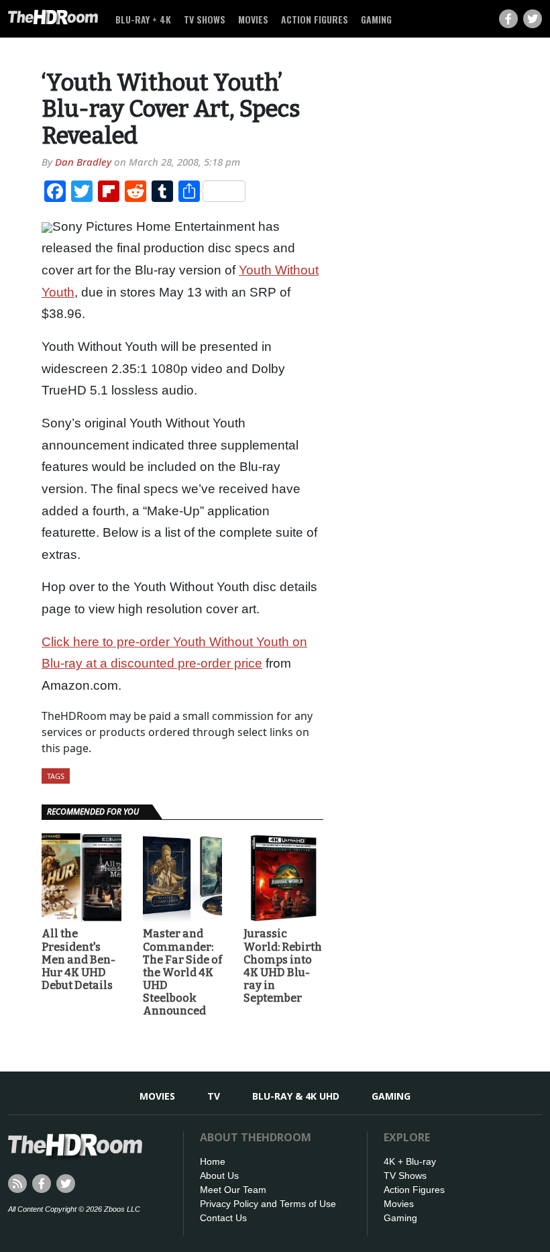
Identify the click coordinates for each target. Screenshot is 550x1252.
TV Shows (204, 19)
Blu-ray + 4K (143, 19)
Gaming (376, 19)
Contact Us (223, 1217)
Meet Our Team (233, 1189)
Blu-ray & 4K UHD (295, 1096)
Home (212, 1161)
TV (213, 1096)
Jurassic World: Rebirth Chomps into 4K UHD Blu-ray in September (282, 965)
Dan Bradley (83, 161)
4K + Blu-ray (410, 1161)
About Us (219, 1175)
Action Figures (314, 19)
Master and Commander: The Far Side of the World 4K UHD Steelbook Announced (182, 972)
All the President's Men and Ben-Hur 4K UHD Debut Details (78, 959)
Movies (253, 19)
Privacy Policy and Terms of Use (268, 1203)
